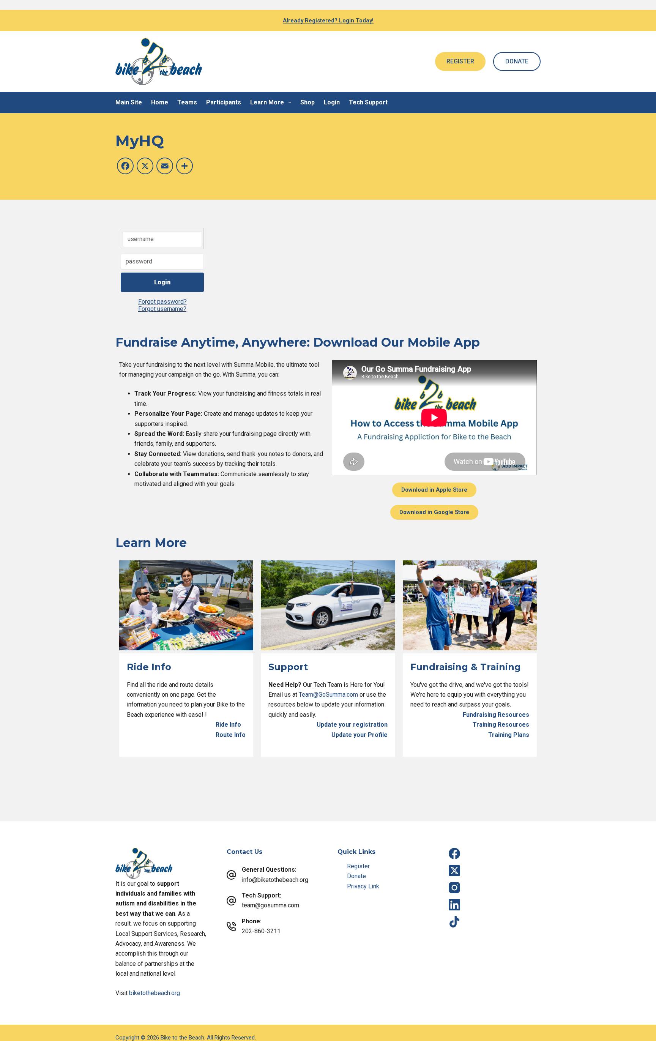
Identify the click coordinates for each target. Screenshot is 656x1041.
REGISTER (460, 61)
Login (332, 102)
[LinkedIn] (454, 904)
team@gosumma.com (270, 905)
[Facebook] (454, 853)
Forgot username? (162, 308)
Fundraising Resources (496, 714)
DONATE (516, 61)
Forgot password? (162, 301)
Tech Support (368, 102)
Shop (307, 102)
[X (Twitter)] (454, 870)
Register (358, 866)
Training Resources (501, 724)
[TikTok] (454, 921)
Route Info (231, 734)
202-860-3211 (261, 931)
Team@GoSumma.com (328, 694)
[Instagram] (454, 887)
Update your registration (352, 724)
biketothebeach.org (154, 993)
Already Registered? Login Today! (328, 20)
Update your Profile (359, 734)
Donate (356, 876)
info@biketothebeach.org (275, 879)
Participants (223, 102)
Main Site (128, 102)
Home (159, 102)
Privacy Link (363, 886)
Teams (187, 102)
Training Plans (508, 734)
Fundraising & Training (465, 666)
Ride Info (228, 724)
